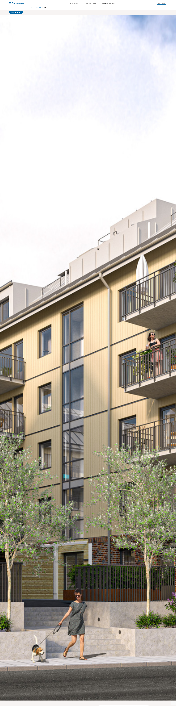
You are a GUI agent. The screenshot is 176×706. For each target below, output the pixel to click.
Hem (29, 8)
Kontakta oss (161, 3)
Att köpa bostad (91, 3)
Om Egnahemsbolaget (108, 3)
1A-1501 (39, 8)
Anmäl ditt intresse (16, 12)
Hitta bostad (74, 3)
